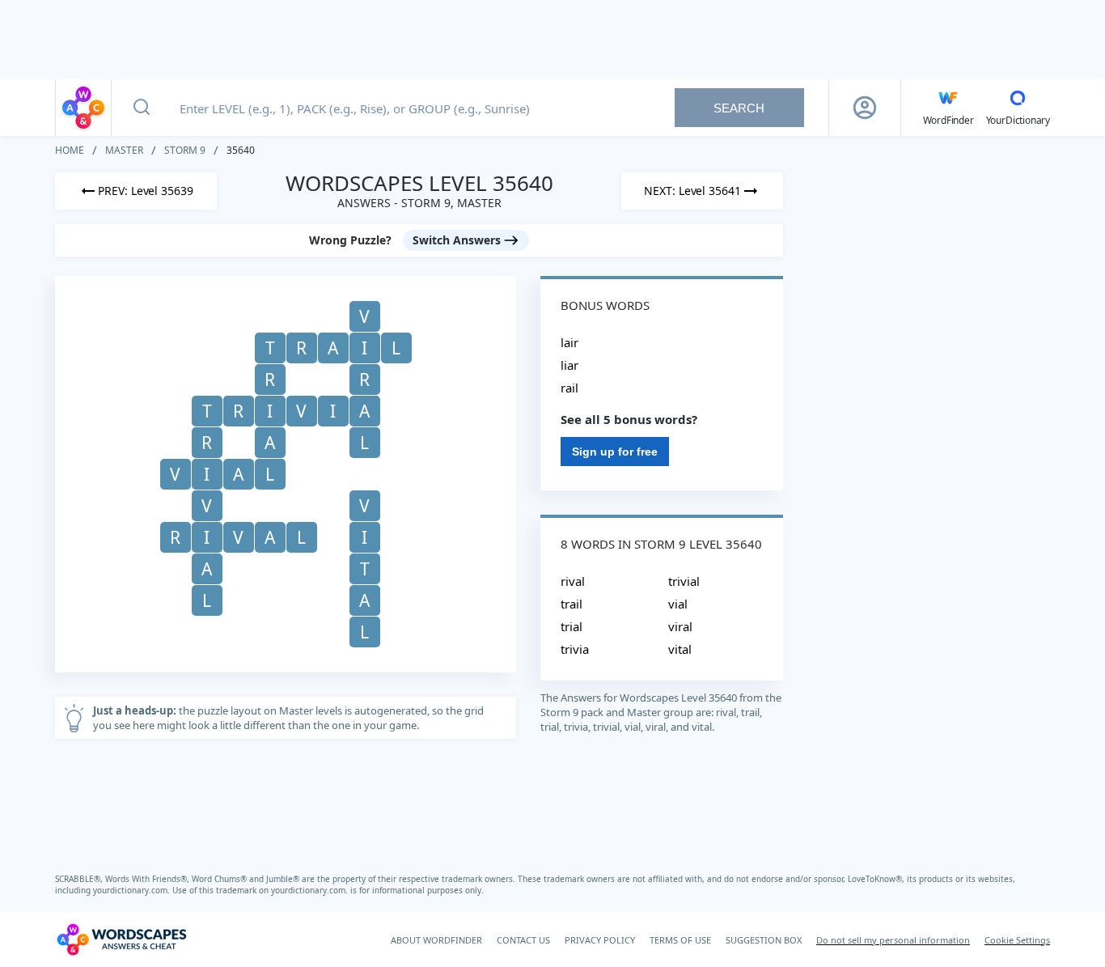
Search (738, 108)
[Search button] (141, 107)
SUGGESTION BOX (764, 940)
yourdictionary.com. (132, 890)
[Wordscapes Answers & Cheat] (83, 107)
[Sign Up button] (864, 107)
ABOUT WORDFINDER (436, 940)
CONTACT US (523, 940)
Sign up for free (615, 451)
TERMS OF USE (680, 940)
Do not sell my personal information (893, 940)
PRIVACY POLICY (600, 940)
